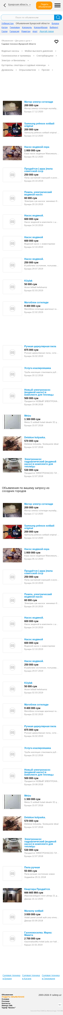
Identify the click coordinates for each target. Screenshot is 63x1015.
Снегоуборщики (45, 55)
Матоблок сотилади (36, 302)
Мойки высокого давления (39, 50)
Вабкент (54, 27)
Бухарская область (18, 4)
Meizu (27, 415)
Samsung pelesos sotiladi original (39, 124)
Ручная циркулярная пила (40, 346)
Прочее (46, 69)
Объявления (7, 40)
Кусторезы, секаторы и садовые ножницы (24, 65)
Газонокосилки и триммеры (16, 55)
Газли (4, 31)
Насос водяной (33, 237)
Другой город (47, 31)
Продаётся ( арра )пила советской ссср (38, 169)
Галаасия (14, 31)
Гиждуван (15, 27)
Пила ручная (32, 867)
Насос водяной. (34, 215)
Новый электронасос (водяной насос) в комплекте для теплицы (39, 392)
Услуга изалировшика (37, 368)
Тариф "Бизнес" (9, 1007)
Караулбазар (41, 27)
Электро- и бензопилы (13, 60)
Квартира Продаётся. (37, 889)
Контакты (6, 1003)
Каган (5, 27)
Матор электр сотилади (38, 102)
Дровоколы (7, 69)
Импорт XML (7, 1005)
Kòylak (28, 280)
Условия (5, 999)
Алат (35, 31)
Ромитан (25, 31)
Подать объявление (44, 5)
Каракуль (27, 27)
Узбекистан (8, 23)
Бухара (55, 23)
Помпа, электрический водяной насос (38, 193)
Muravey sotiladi (33, 911)
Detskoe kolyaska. (35, 437)
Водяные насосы (10, 50)
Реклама (5, 1001)
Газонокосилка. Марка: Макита (38, 933)
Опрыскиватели (27, 69)
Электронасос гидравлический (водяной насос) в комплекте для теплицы (40, 463)
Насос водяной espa (36, 147)
